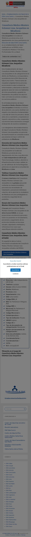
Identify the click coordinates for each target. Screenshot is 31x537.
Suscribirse (15, 270)
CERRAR (15, 274)
